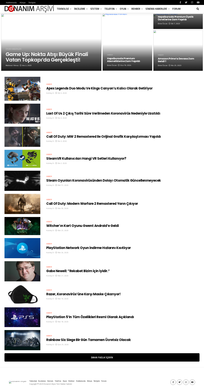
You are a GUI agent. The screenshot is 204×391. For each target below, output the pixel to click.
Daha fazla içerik (102, 357)
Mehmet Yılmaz (12, 65)
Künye (23, 2)
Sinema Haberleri (156, 9)
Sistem (94, 9)
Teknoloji (63, 9)
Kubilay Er (50, 93)
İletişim (32, 2)
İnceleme (79, 9)
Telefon (109, 9)
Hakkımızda (11, 2)
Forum (176, 9)
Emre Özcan (112, 65)
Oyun (123, 9)
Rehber (135, 9)
